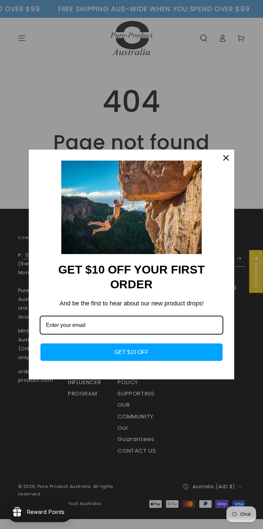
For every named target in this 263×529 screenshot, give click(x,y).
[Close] (226, 158)
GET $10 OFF (131, 352)
